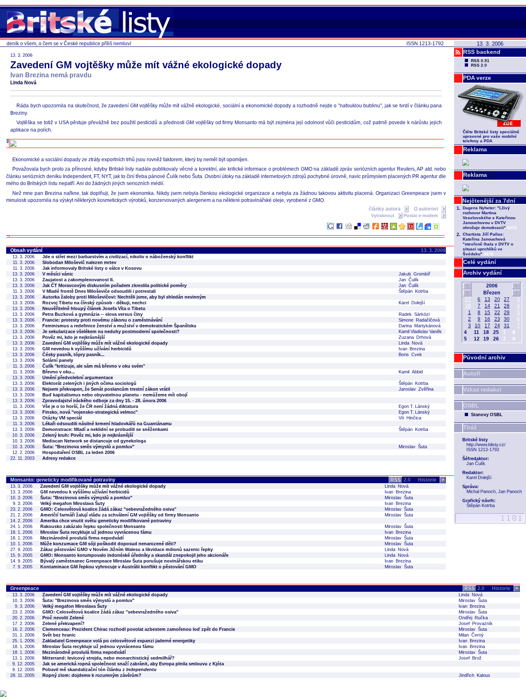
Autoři (471, 373)
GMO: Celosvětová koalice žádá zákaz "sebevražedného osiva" (108, 509)
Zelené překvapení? (63, 623)
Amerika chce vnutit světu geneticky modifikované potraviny (105, 520)
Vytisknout (383, 215)
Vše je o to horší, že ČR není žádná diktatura (90, 406)
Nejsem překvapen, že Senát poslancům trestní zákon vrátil (106, 389)
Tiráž (470, 427)
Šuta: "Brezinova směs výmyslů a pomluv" (88, 446)
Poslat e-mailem (421, 215)
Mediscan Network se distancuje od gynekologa (94, 440)
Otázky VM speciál (62, 417)
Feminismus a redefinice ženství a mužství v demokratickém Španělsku (119, 325)
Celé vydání (479, 262)
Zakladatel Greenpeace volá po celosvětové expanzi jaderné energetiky (118, 640)
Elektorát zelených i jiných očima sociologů (89, 383)
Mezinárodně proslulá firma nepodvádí (82, 537)
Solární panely (57, 360)
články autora (385, 209)
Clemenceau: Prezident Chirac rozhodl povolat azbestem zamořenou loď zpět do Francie (138, 629)
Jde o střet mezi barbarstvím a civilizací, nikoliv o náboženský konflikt (118, 256)
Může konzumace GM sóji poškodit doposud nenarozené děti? (108, 543)
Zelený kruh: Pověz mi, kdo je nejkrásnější (87, 435)
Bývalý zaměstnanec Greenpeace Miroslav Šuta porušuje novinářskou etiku (121, 560)
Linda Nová (23, 83)
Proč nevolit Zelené (63, 617)
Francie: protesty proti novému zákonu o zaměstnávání (102, 319)
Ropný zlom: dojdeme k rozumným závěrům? (91, 675)
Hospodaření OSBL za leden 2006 (78, 452)
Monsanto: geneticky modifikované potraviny (62, 480)
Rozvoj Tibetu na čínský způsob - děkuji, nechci (94, 302)
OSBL (471, 405)
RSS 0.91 (480, 60)
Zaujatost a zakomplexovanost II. (78, 279)
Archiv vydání (482, 272)
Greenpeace (24, 588)
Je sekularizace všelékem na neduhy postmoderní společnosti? (111, 331)
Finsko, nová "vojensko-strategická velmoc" (90, 412)
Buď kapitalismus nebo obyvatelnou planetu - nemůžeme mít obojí (114, 394)
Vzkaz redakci (482, 389)
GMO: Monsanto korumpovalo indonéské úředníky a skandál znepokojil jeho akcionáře (134, 555)
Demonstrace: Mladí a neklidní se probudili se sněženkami (105, 429)
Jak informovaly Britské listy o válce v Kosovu (92, 268)
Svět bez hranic (59, 634)
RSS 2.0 (479, 65)
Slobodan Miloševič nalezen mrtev (79, 262)
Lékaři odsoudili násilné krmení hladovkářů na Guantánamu (107, 423)
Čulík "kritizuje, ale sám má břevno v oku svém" (93, 366)
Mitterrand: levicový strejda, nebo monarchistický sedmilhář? (108, 657)
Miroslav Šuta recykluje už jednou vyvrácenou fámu (96, 532)
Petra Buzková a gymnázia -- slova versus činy (92, 314)
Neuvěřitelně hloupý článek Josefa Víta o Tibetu (93, 308)
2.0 (400, 480)
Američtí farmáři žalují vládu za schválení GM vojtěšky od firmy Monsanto (119, 514)
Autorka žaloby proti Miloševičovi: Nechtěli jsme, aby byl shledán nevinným (124, 296)
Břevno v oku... (58, 371)
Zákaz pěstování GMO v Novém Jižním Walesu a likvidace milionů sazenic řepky (126, 549)
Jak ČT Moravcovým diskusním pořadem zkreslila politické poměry (114, 285)
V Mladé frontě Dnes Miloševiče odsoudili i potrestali (99, 291)
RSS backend (482, 52)
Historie (431, 480)
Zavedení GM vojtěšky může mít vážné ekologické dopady (105, 342)
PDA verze (477, 77)
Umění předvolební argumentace (77, 377)
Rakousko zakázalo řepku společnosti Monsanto (92, 526)
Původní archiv (484, 357)
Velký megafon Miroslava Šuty (72, 503)
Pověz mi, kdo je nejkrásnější (73, 337)
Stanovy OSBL (487, 414)
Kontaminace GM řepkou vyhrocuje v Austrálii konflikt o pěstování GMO (118, 566)
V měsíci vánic (57, 273)
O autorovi (426, 209)
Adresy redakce (59, 458)
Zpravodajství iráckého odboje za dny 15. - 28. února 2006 (104, 400)
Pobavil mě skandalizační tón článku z (99, 669)
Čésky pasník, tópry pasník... (73, 354)
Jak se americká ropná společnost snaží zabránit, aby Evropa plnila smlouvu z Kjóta (133, 663)
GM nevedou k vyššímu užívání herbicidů (87, 348)
